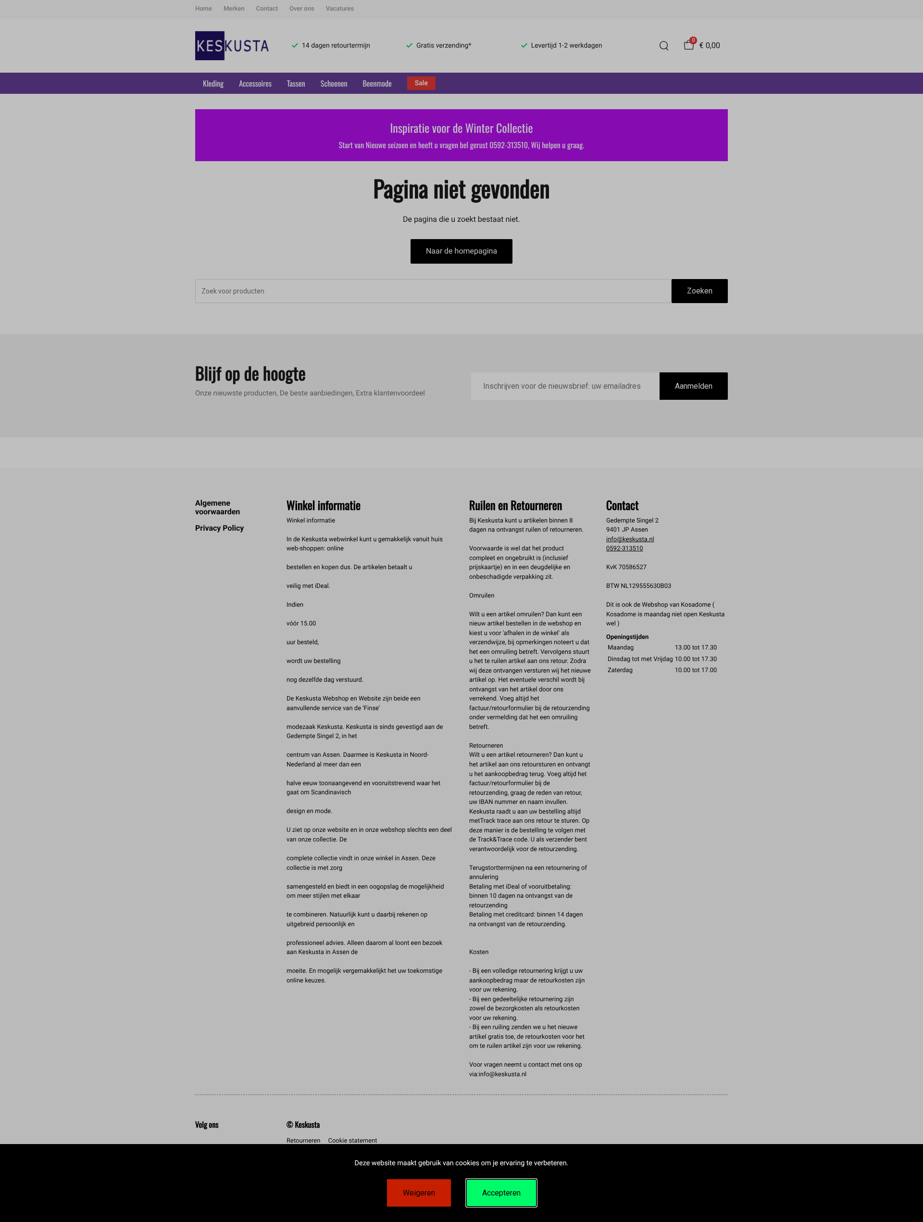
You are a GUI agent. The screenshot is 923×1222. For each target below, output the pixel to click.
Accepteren (501, 1192)
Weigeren (419, 1192)
